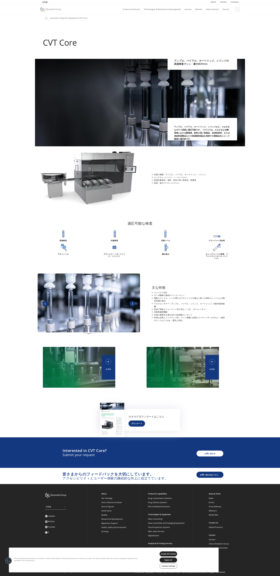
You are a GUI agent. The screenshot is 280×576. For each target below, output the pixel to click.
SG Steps (105, 531)
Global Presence (216, 527)
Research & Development (112, 519)
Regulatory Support (109, 523)
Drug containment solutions (160, 498)
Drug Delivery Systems (157, 502)
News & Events (212, 9)
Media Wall (213, 515)
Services (188, 9)
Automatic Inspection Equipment (64, 18)
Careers (223, 2)
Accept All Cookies (168, 554)
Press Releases (215, 506)
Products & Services (131, 9)
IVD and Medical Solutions (159, 506)
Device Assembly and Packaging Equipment (166, 523)
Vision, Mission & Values (111, 502)
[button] (45, 304)
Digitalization (153, 535)
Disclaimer (221, 572)
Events (211, 502)
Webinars (213, 511)
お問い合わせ (210, 453)
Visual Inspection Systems (159, 527)
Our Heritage (106, 498)
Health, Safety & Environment (113, 527)
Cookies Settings (168, 566)
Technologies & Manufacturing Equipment (162, 9)
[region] (114, 560)
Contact (225, 9)
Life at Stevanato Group (219, 544)
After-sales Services (156, 531)
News (211, 498)
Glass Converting (155, 519)
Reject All (168, 560)
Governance (106, 511)
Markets (199, 9)
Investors (235, 2)
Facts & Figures (107, 506)
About (214, 2)
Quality (104, 515)
